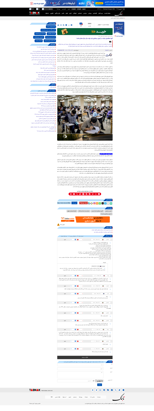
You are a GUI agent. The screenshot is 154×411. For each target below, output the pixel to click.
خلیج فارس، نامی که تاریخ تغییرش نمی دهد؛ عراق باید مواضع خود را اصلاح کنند (43, 128)
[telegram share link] (105, 203)
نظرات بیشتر (85, 357)
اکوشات (79, 9)
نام (111, 364)
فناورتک (73, 9)
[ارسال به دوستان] (108, 203)
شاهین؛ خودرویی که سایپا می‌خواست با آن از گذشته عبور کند (43, 57)
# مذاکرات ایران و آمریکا (50, 40)
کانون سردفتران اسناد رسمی (97, 211)
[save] (64, 25)
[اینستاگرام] (94, 203)
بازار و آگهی (57, 13)
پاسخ (65, 239)
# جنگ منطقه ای (51, 33)
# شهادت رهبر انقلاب (38, 37)
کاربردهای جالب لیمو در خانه (49, 70)
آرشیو (69, 9)
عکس (63, 13)
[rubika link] (99, 194)
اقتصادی (95, 13)
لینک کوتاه (84, 203)
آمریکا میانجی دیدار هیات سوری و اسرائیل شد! (46, 47)
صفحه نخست (107, 13)
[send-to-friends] (61, 25)
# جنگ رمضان (39, 40)
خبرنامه (86, 397)
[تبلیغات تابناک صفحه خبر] (119, 30)
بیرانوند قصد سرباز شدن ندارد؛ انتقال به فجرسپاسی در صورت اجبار (43, 124)
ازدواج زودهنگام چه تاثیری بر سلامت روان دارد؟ (46, 131)
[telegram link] (93, 194)
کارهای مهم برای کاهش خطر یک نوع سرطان (46, 74)
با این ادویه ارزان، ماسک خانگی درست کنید (46, 62)
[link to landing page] (119, 13)
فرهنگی (74, 13)
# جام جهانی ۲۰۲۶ (51, 26)
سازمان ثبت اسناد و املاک (84, 211)
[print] (58, 25)
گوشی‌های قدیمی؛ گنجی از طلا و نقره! (47, 68)
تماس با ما (92, 397)
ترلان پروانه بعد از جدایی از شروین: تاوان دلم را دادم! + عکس (43, 60)
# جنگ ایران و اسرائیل (40, 33)
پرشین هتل (52, 87)
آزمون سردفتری (108, 211)
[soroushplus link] (86, 194)
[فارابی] (85, 31)
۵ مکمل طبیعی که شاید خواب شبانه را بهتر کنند (45, 79)
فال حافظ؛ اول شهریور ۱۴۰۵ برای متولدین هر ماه (45, 116)
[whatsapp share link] (100, 203)
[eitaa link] (80, 194)
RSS (52, 397)
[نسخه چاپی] (111, 203)
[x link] (77, 194)
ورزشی (89, 13)
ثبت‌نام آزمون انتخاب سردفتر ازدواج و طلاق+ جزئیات (101, 230)
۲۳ (81, 26)
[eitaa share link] (97, 203)
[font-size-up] (71, 25)
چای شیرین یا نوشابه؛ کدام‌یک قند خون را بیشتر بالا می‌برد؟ (43, 55)
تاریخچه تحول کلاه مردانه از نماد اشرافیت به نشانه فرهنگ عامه (43, 81)
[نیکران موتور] (85, 137)
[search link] (43, 9)
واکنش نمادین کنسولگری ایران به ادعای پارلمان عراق (45, 121)
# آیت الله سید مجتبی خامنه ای (48, 30)
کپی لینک (74, 203)
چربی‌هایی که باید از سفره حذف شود (48, 49)
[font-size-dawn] (66, 25)
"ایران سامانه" (31, 403)
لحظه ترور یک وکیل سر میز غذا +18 (48, 106)
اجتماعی (80, 13)
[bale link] (90, 194)
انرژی (70, 13)
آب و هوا (64, 397)
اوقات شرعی (57, 397)
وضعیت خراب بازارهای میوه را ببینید (48, 99)
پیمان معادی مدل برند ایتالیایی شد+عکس (47, 118)
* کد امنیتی (110, 380)
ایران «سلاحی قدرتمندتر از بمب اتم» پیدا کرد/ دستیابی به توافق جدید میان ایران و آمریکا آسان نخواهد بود (43, 109)
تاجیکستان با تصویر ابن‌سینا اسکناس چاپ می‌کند (45, 72)
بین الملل (100, 13)
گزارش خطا (62, 224)
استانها (47, 13)
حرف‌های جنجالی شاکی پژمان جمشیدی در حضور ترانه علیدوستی (42, 93)
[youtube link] (74, 194)
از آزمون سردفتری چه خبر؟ (106, 214)
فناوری (51, 13)
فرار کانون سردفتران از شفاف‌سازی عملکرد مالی (102, 232)
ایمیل (111, 368)
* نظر (111, 372)
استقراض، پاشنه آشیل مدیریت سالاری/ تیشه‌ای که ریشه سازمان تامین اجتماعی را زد (105, 18)
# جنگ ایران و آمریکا (50, 37)
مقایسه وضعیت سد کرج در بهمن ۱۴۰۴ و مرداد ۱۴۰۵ (45, 114)
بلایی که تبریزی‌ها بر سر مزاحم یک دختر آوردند (46, 104)
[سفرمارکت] (85, 219)
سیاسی (85, 13)
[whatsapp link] (96, 194)
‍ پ (69, 25)
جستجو (75, 397)
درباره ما (99, 397)
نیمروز (84, 9)
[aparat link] (71, 194)
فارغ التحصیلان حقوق (71, 211)
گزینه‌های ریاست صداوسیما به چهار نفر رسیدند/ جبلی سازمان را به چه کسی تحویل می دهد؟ (43, 96)
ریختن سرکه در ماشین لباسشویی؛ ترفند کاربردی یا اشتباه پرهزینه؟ (44, 65)
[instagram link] (83, 194)
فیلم (67, 13)
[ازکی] (101, 3)
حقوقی (99, 25)
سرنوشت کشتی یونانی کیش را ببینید (47, 101)
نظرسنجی (64, 9)
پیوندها (58, 9)
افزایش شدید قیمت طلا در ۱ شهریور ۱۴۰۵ (46, 112)
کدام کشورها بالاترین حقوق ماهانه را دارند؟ (46, 77)
